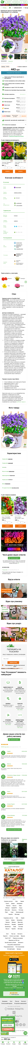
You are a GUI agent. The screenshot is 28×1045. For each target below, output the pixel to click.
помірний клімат (19, 249)
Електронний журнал (7, 1003)
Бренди (19, 949)
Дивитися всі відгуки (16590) (14, 829)
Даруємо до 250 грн (14, 940)
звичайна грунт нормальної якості (19, 255)
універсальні (11, 471)
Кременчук (8, 926)
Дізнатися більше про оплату (16, 136)
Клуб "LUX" (8, 938)
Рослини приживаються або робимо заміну (14, 80)
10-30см (15, 215)
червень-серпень (17, 192)
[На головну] (2, 2)
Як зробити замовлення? (14, 944)
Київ (16, 901)
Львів (20, 905)
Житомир (17, 914)
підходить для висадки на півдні (19, 246)
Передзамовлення (8, 947)
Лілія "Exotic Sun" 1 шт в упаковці (20, 163)
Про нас (13, 934)
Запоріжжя (19, 903)
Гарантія (5, 936)
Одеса (7, 903)
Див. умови (20, 709)
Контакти (20, 934)
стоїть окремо (19, 205)
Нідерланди (7, 483)
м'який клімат (19, 242)
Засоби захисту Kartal (10, 942)
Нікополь (14, 910)
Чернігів (11, 914)
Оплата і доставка (14, 936)
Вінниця (7, 908)
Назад (4, 8)
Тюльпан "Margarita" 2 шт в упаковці (7, 163)
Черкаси (8, 905)
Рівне (6, 912)
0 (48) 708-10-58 (8, 982)
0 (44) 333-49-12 (8, 981)
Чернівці (14, 924)
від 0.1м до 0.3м (15, 487)
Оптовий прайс (11, 949)
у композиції (19, 203)
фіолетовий (18, 187)
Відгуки (23, 936)
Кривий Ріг (14, 908)
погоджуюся (9, 665)
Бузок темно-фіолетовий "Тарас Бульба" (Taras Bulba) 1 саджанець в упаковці (20, 517)
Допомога (20, 942)
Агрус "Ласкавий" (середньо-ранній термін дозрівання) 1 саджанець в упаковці (7, 517)
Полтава (21, 910)
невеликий (10, 463)
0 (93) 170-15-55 (17, 981)
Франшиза (4, 1001)
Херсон (14, 905)
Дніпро (13, 903)
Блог (7, 934)
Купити (8, 171)
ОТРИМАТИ (8, 1029)
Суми (12, 912)
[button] (20, 116)
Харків (22, 901)
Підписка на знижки (18, 938)
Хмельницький (19, 912)
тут (18, 563)
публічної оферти (21, 402)
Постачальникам (20, 947)
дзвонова (10, 459)
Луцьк (20, 908)
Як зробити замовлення (20, 1003)
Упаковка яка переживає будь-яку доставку (14, 90)
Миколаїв (7, 910)
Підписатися (13, 662)
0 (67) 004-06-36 (17, 982)
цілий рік (16, 221)
